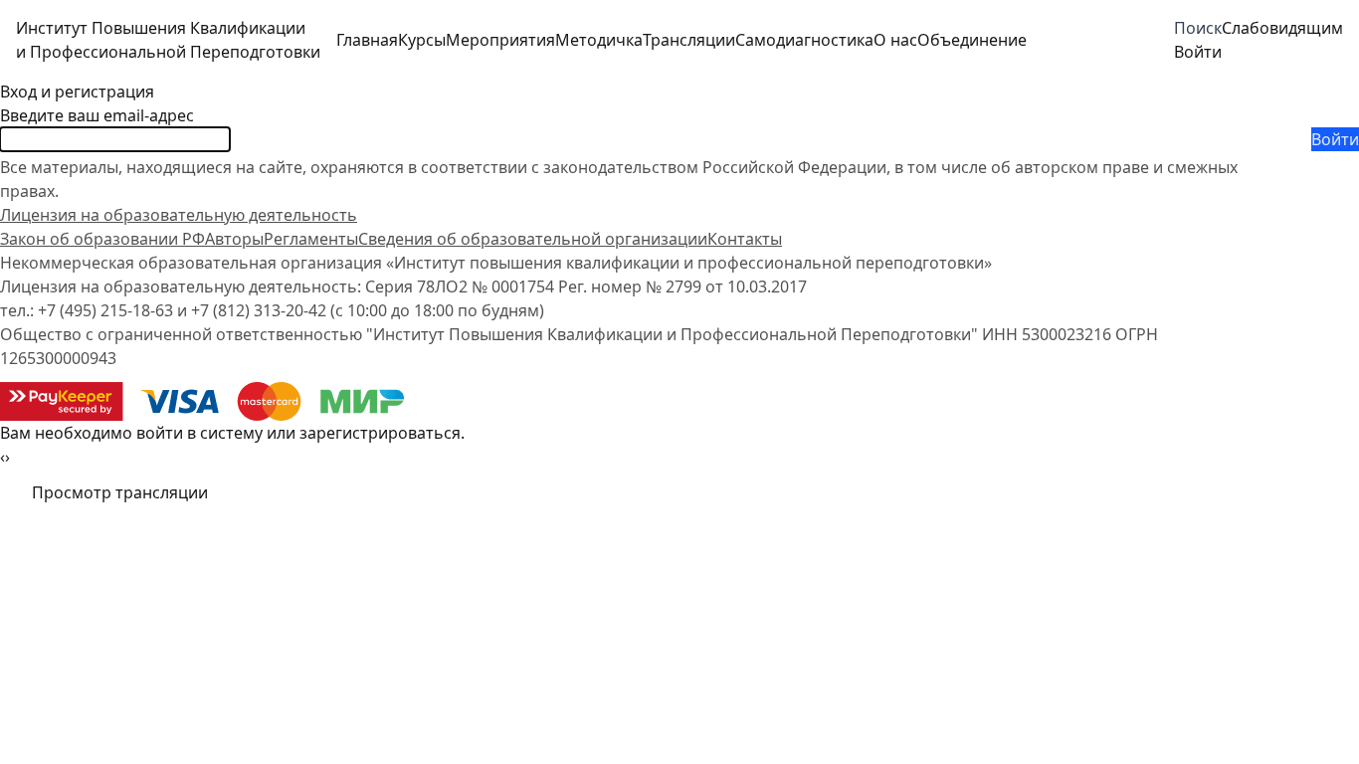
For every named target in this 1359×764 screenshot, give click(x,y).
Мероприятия (500, 40)
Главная (367, 40)
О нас (895, 40)
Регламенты (311, 239)
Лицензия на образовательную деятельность (178, 215)
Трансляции (689, 40)
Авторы (234, 239)
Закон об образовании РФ (102, 239)
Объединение (972, 40)
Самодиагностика (804, 40)
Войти (1335, 139)
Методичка (599, 40)
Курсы (422, 40)
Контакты (744, 239)
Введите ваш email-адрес (97, 115)
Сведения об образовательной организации (532, 239)
